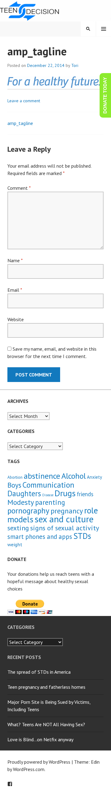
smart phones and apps (39, 536)
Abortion (15, 477)
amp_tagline (20, 123)
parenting (50, 502)
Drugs (65, 493)
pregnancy (67, 510)
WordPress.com (28, 769)
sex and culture (64, 519)
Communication (48, 485)
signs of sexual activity (64, 527)
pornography (28, 510)
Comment (19, 188)
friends (85, 494)
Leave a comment (23, 100)
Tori (74, 65)
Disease (47, 495)
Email (14, 290)
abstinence (42, 476)
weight (14, 544)
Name (15, 260)
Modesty (20, 502)
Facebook (9, 784)
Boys (14, 484)
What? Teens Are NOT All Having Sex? (46, 724)
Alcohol (73, 476)
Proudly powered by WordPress (38, 762)
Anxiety (94, 477)
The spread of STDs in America (39, 672)
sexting (18, 527)
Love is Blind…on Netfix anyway (40, 739)
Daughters (24, 493)
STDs (82, 536)
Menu (103, 29)
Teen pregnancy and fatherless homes (46, 687)
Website (15, 319)
